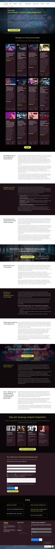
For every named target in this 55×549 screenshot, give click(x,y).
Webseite (43, 442)
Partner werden (36, 3)
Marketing (11, 439)
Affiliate (29, 439)
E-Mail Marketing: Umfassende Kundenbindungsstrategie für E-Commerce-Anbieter (44, 123)
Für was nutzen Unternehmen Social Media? (15, 509)
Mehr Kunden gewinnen (11, 475)
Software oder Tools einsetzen (27, 475)
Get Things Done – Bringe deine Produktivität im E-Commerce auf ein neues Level (44, 55)
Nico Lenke (21, 432)
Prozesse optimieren (19, 475)
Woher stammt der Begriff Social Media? (14, 513)
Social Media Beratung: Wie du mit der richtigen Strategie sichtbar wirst (22, 89)
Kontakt (47, 3)
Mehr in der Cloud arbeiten (11, 476)
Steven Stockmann (32, 433)
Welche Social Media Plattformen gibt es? (38, 505)
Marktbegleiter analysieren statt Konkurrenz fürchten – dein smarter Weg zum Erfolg (22, 123)
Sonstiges (23, 476)
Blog (8, 439)
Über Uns (42, 3)
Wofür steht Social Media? (12, 505)
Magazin (15, 3)
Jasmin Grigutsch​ (42, 434)
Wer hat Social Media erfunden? (36, 515)
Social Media (9, 441)
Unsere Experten (28, 3)
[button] (27, 147)
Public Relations (10, 440)
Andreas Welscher (10, 433)
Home (10, 3)
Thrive (40, 442)
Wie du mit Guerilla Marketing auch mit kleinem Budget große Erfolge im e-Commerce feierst (33, 89)
